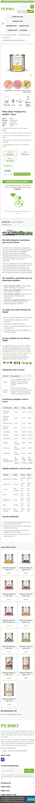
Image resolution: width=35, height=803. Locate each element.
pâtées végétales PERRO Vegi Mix (16, 354)
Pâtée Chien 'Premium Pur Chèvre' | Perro (26, 647)
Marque (4, 118)
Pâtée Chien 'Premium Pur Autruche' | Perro (26, 621)
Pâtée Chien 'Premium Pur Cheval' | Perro (26, 595)
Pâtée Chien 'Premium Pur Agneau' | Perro (26, 568)
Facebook (2, 759)
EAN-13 (4, 124)
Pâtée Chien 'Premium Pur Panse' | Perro (9, 647)
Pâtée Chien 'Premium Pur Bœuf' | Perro (9, 595)
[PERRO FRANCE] (7, 8)
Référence (5, 120)
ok (30, 771)
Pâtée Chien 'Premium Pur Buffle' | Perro (9, 673)
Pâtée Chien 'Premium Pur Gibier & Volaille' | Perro (9, 621)
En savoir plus (21, 801)
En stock (4, 122)
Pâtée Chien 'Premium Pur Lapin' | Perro (9, 699)
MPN (3, 125)
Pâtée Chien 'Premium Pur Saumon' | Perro (26, 673)
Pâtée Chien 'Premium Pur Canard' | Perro (9, 568)
